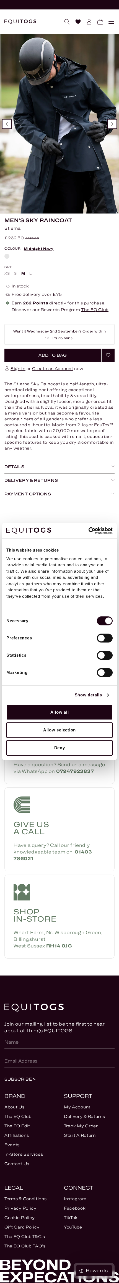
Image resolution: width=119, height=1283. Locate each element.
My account (77, 1107)
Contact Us (16, 1163)
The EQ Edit (17, 1125)
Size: (9, 267)
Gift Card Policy (22, 1227)
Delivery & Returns (84, 1116)
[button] (52, 355)
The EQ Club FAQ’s (25, 1246)
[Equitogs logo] (20, 21)
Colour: (29, 248)
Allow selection (59, 730)
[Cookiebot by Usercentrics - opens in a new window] (88, 530)
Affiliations (16, 1135)
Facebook (75, 1208)
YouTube (73, 1227)
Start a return (80, 1135)
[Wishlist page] (75, 21)
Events (12, 1144)
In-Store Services (23, 1154)
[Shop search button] (64, 21)
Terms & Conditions (25, 1198)
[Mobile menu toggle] (109, 21)
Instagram (75, 1198)
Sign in (18, 368)
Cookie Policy (19, 1217)
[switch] (105, 638)
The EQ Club (94, 309)
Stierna (12, 228)
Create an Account (52, 368)
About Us (14, 1107)
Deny (59, 747)
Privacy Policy (20, 1208)
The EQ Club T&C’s (24, 1236)
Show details (88, 695)
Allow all (59, 712)
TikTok (71, 1217)
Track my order (81, 1125)
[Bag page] (98, 21)
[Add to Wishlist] (108, 355)
